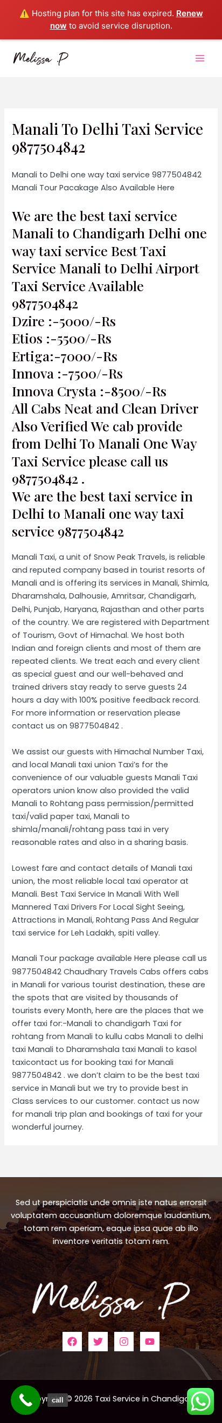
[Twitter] (98, 1341)
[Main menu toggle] (200, 58)
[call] (25, 1400)
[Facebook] (72, 1341)
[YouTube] (149, 1341)
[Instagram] (124, 1341)
